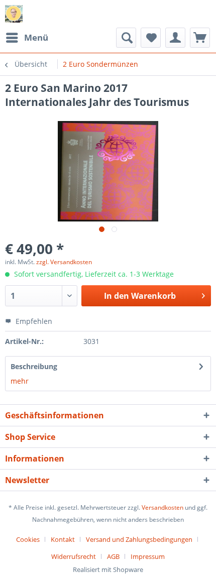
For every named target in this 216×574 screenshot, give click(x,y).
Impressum (148, 556)
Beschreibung (34, 366)
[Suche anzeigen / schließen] (126, 38)
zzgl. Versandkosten (64, 262)
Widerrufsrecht (73, 556)
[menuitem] (26, 38)
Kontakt (63, 539)
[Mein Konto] (175, 38)
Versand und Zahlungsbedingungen (139, 539)
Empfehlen (33, 321)
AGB (113, 556)
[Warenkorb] (200, 38)
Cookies (28, 539)
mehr (20, 381)
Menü (36, 37)
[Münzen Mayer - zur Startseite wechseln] (14, 14)
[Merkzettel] (151, 38)
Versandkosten (162, 507)
